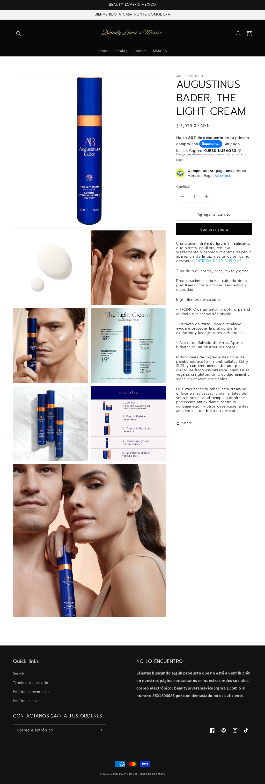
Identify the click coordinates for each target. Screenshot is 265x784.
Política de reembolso (31, 691)
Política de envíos (27, 700)
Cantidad (183, 186)
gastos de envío (193, 154)
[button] (18, 33)
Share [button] (187, 422)
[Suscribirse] (100, 730)
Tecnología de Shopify (151, 773)
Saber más (223, 175)
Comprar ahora (214, 229)
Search (18, 673)
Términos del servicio (30, 682)
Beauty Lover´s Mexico (124, 773)
